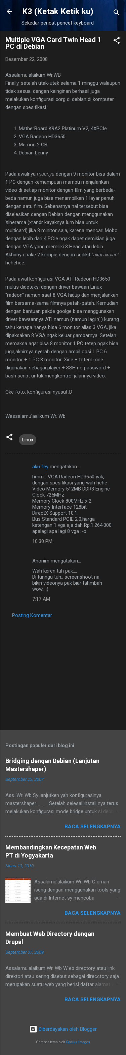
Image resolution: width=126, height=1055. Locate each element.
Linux (27, 440)
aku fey (40, 467)
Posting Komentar (32, 615)
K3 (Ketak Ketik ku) (57, 11)
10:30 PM (42, 541)
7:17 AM (41, 599)
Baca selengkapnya (93, 827)
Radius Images (78, 1042)
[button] (117, 41)
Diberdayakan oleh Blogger (67, 1029)
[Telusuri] (117, 13)
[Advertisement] (63, 672)
